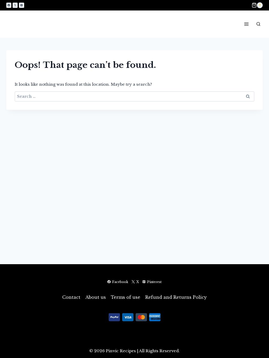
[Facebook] (8, 5)
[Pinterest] (21, 5)
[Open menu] (246, 24)
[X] (15, 5)
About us (95, 297)
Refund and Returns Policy (176, 297)
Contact (71, 297)
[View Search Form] (258, 24)
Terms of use (125, 297)
